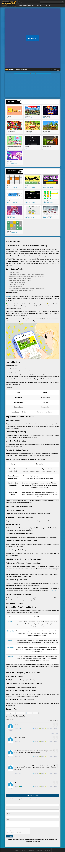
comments (9, 719)
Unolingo (10, 656)
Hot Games (40, 5)
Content (8, 819)
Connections (10, 647)
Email (7, 808)
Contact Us (31, 850)
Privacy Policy (39, 850)
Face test (10, 772)
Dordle (10, 622)
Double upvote (49, 728)
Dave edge (10, 788)
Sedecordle (10, 631)
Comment (36, 728)
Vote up (42, 728)
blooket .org (10, 757)
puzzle (29, 713)
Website (8, 813)
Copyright (24, 850)
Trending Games (22, 5)
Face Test (53, 591)
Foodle (10, 640)
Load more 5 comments (33, 795)
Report (56, 728)
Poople (48, 5)
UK (10, 743)
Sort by (50, 720)
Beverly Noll (10, 730)
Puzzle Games (20, 713)
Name (7, 802)
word (35, 713)
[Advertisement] (32, 85)
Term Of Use (47, 850)
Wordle (8, 296)
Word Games (10, 713)
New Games (31, 5)
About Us (17, 850)
